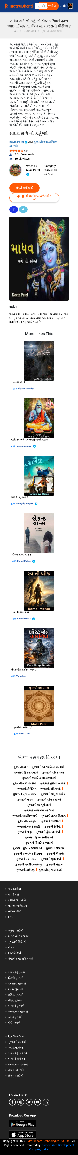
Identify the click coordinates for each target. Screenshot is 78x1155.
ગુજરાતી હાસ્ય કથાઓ (53, 783)
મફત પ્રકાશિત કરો (49, 6)
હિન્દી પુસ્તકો (15, 977)
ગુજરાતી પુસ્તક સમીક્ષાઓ (27, 848)
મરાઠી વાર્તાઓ (16, 1047)
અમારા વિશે (14, 888)
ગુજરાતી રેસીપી (52, 826)
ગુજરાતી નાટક (25, 799)
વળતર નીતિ (14, 911)
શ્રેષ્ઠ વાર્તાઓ (15, 930)
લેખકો (12, 947)
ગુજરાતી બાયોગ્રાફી (28, 826)
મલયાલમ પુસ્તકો (18, 1011)
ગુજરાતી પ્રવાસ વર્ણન (25, 794)
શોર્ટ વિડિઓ (15, 953)
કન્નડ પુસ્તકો (15, 1017)
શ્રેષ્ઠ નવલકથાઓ (18, 936)
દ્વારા (15, 388)
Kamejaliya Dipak (25, 503)
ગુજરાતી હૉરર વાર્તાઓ (48, 832)
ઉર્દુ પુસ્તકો (14, 1022)
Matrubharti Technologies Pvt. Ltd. (49, 1141)
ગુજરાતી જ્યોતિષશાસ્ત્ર (28, 864)
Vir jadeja (21, 676)
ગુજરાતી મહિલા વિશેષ (53, 794)
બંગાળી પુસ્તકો (16, 1006)
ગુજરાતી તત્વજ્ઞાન (27, 821)
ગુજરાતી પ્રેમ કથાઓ (49, 799)
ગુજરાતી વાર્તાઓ (17, 1042)
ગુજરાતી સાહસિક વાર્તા (24, 815)
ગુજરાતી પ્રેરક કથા (53, 772)
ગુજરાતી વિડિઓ (17, 941)
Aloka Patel (24, 733)
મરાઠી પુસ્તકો (15, 989)
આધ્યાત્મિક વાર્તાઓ (51, 172)
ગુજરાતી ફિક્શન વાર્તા (26, 772)
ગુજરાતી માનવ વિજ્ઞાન (53, 815)
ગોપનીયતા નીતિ (17, 900)
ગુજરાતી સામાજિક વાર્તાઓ (39, 810)
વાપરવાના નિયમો (18, 905)
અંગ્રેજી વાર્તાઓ (17, 1053)
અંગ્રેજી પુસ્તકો (17, 972)
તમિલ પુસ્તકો (15, 994)
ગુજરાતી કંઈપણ (25, 869)
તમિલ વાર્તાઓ (16, 1070)
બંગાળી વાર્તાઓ (16, 1058)
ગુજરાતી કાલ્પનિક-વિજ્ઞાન (27, 853)
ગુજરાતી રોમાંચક (55, 848)
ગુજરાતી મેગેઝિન (26, 788)
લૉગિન (67, 6)
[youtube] (37, 1102)
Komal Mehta (24, 561)
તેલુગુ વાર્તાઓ (15, 1075)
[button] (43, 6)
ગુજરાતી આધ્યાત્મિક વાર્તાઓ (48, 767)
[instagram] (20, 1102)
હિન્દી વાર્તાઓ (16, 1036)
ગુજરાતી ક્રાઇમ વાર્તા (50, 869)
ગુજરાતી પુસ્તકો (17, 983)
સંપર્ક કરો (13, 894)
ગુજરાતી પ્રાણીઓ (51, 859)
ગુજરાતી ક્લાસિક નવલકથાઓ (39, 777)
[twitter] (29, 1102)
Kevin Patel (17, 141)
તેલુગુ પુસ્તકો (15, 1000)
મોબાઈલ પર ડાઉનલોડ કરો (38, 197)
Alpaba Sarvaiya (26, 388)
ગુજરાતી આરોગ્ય (51, 821)
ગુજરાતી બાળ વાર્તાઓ (24, 783)
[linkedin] (46, 1102)
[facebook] (12, 1102)
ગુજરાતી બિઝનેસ (55, 853)
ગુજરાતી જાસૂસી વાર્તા (39, 805)
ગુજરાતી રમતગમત (26, 859)
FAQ (10, 917)
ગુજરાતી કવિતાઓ (50, 788)
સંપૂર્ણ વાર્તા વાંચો (24, 187)
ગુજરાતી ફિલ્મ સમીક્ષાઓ (39, 837)
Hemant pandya (24, 446)
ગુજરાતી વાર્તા (21, 767)
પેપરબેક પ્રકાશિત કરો (20, 958)
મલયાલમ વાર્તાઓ (18, 1064)
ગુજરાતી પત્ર (24, 832)
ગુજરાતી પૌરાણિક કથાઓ (39, 842)
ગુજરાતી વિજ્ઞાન (54, 864)
